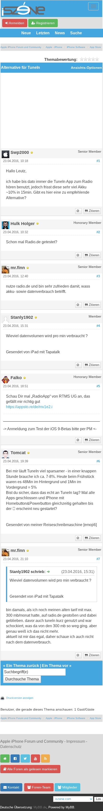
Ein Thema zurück (22, 666)
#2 (98, 232)
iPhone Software (76, 47)
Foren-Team (41, 787)
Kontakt (13, 787)
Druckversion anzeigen (19, 697)
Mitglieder (69, 787)
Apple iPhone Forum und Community (20, 47)
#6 (98, 461)
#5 (98, 386)
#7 (98, 559)
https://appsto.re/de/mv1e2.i (29, 407)
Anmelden (16, 23)
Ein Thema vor (55, 666)
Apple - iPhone (54, 47)
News (60, 33)
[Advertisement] (51, 112)
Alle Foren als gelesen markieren (31, 769)
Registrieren (45, 23)
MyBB (70, 807)
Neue (26, 33)
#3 (98, 276)
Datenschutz (11, 747)
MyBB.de (40, 807)
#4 (98, 326)
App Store (95, 47)
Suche (76, 33)
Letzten (43, 33)
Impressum (75, 741)
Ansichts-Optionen (86, 68)
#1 (98, 161)
